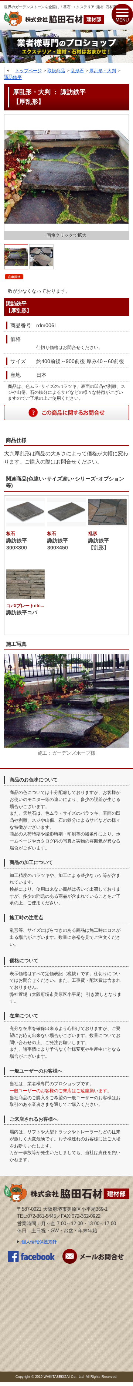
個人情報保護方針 (39, 1241)
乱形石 (77, 71)
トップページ (28, 71)
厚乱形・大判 (102, 71)
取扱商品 (56, 71)
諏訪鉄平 (13, 77)
